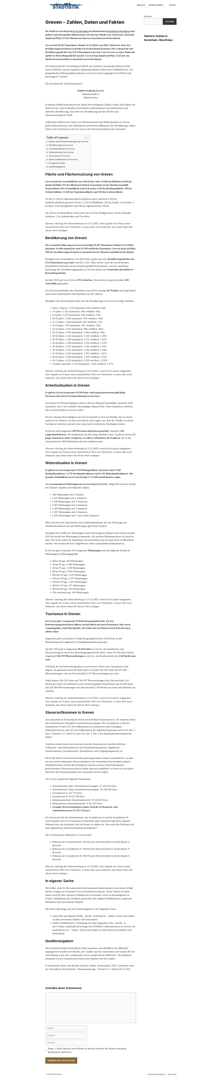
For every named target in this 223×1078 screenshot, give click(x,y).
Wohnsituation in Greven (61, 152)
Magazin (141, 5)
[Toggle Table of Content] (85, 138)
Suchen (148, 16)
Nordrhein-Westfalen (118, 31)
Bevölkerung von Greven (61, 145)
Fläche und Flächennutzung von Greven (68, 141)
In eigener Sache (57, 163)
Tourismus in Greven (59, 156)
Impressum (172, 1074)
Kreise (172, 5)
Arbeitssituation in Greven (62, 148)
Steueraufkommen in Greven (63, 159)
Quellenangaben (57, 166)
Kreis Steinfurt (81, 31)
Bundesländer (156, 5)
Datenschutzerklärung (156, 1074)
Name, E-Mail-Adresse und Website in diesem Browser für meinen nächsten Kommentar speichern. (87, 1050)
